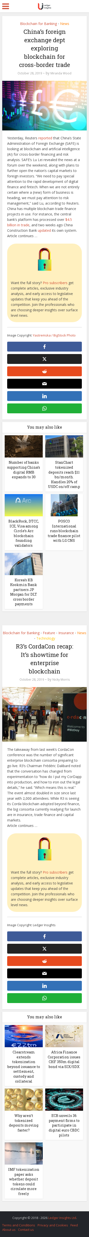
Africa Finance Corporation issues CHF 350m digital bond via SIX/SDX (64, 1059)
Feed (74, 1225)
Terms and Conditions (18, 1225)
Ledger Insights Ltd (62, 1218)
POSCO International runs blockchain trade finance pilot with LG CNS (64, 531)
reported (45, 138)
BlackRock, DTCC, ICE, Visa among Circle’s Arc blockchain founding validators (23, 533)
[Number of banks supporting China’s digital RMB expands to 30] (24, 446)
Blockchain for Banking (38, 23)
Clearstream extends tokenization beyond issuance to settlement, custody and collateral (23, 1067)
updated (44, 230)
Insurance (66, 632)
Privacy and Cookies (53, 1225)
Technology (45, 638)
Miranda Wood (60, 73)
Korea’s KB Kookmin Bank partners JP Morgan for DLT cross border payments (23, 592)
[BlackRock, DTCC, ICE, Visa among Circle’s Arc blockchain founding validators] (24, 505)
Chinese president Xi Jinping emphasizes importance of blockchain (42, 1215)
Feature (49, 632)
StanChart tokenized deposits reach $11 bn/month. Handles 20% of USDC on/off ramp (64, 474)
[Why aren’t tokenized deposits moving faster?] (24, 1099)
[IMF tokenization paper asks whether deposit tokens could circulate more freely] (24, 1153)
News (64, 23)
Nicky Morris (61, 679)
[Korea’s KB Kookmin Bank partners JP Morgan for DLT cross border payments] (24, 563)
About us (9, 1229)
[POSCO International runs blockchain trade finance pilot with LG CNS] (64, 505)
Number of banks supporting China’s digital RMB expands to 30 (23, 469)
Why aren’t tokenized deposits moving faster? (23, 1122)
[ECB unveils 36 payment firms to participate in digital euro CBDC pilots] (64, 1099)
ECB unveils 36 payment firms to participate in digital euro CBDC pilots (64, 1125)
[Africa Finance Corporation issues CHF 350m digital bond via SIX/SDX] (64, 1035)
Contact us (26, 1229)
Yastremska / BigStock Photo (54, 335)
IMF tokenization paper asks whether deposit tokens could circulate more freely (23, 1181)
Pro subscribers (55, 282)
